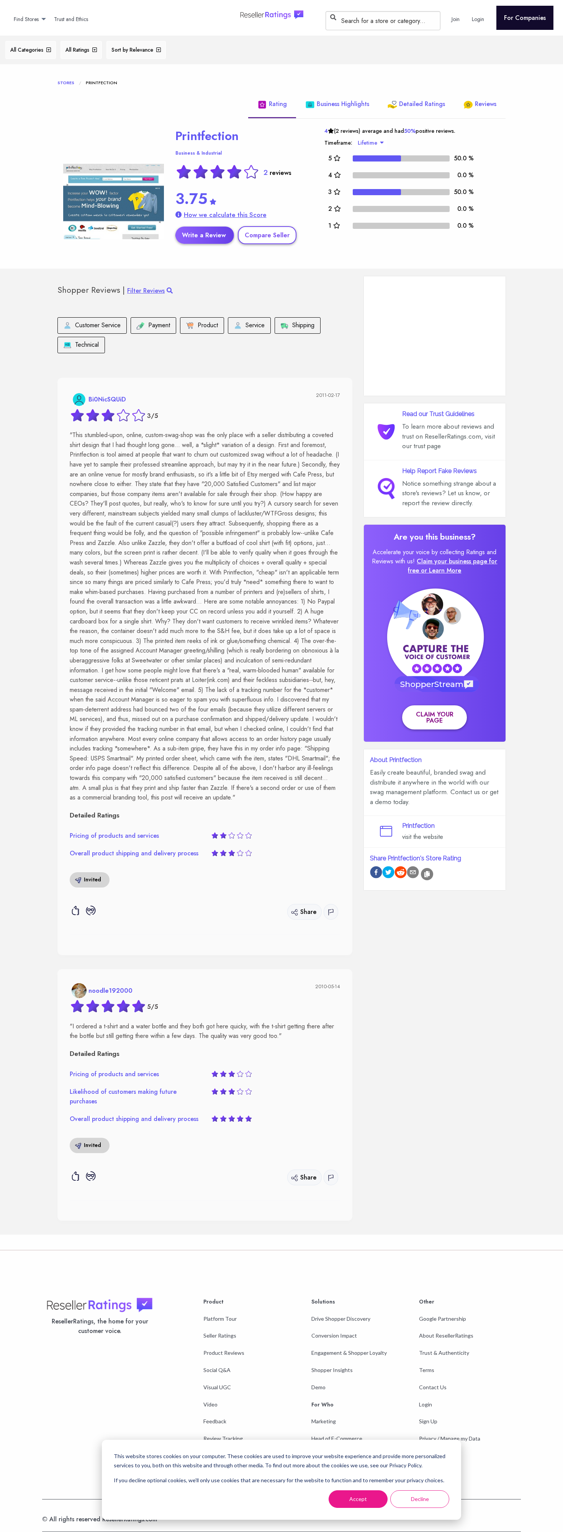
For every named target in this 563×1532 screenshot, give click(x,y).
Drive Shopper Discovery (340, 1318)
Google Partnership (442, 1318)
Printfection (207, 136)
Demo (318, 1387)
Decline (420, 1499)
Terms (426, 1370)
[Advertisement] (434, 336)
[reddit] (400, 873)
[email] (413, 873)
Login (425, 1404)
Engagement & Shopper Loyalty (349, 1352)
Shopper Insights (332, 1370)
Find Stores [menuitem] (26, 19)
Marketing (323, 1421)
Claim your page (434, 717)
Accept (358, 1499)
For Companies (525, 17)
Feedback (214, 1421)
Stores (65, 83)
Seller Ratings (219, 1335)
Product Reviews (223, 1352)
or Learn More (441, 570)
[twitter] (388, 873)
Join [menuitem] (456, 19)
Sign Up (428, 1421)
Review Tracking (223, 1438)
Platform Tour (220, 1318)
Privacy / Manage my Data (449, 1438)
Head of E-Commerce (336, 1438)
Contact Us (433, 1387)
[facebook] (376, 873)
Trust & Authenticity (444, 1352)
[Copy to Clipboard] (427, 874)
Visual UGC (217, 1387)
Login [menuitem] (478, 19)
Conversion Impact (334, 1335)
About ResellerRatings (446, 1335)
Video (210, 1404)
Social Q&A (217, 1370)
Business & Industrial (198, 153)
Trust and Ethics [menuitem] (71, 19)
